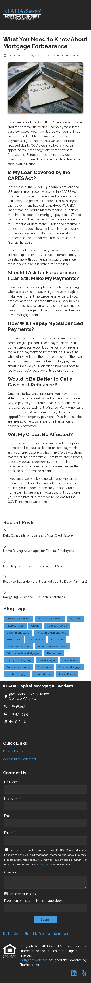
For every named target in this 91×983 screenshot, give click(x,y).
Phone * (9, 832)
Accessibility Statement (19, 759)
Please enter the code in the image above (33, 900)
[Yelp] (84, 973)
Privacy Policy (13, 751)
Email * (9, 816)
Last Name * (12, 799)
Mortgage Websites (33, 960)
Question (10, 872)
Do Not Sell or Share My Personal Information (35, 933)
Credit (74, 55)
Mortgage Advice (57, 55)
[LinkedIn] (74, 973)
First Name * (12, 782)
